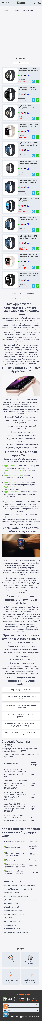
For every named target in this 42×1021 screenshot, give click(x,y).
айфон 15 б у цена (10, 918)
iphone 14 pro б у (27, 889)
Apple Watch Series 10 (13, 482)
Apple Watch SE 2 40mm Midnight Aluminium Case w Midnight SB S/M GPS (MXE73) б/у (28, 70)
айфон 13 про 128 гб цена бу (14, 929)
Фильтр (21, 63)
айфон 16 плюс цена (27, 885)
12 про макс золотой (11, 892)
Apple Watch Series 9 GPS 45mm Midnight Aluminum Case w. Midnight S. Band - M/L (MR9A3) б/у (27, 237)
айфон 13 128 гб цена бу (12, 903)
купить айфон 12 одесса (12, 921)
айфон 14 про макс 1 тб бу (13, 911)
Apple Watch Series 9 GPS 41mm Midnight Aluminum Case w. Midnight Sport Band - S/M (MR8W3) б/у (28, 144)
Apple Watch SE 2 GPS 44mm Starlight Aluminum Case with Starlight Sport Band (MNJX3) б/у (28, 126)
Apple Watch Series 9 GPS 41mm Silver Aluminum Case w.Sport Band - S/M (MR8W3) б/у (28, 219)
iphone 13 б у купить (11, 900)
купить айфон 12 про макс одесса (16, 932)
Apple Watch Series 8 (12, 470)
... (26, 299)
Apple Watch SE (10, 466)
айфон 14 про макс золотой (14, 914)
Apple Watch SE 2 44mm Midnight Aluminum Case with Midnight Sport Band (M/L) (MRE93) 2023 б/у (27, 107)
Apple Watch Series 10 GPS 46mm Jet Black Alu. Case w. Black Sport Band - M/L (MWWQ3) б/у (28, 274)
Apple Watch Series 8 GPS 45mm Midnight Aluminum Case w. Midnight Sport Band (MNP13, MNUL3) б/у (28, 163)
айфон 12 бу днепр (10, 885)
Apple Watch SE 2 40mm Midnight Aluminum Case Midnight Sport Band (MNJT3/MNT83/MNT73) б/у (28, 88)
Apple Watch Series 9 (12, 475)
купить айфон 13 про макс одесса (16, 896)
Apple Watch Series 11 (12, 487)
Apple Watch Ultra (11, 492)
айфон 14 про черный (11, 907)
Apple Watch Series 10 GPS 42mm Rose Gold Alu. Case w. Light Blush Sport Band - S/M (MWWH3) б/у (28, 256)
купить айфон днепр (11, 889)
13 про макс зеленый (28, 900)
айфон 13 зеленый (10, 925)
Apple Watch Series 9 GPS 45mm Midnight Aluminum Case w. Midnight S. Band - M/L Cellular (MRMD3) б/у (27, 181)
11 (29, 299)
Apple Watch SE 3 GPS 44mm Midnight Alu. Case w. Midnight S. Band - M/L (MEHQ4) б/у (28, 200)
